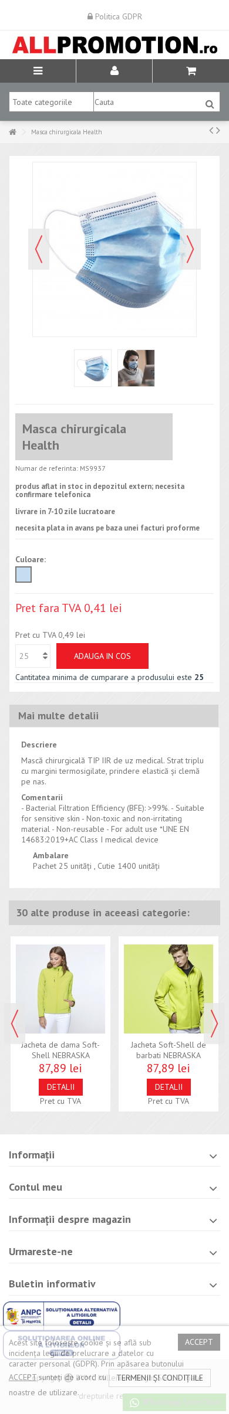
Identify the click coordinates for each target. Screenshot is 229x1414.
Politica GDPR (117, 16)
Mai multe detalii (58, 715)
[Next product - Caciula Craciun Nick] (218, 130)
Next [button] (214, 1023)
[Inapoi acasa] (12, 132)
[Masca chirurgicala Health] (93, 368)
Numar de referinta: (46, 468)
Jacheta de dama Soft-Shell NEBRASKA (60, 1049)
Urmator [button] (190, 249)
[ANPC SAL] (61, 1315)
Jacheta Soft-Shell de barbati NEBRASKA (168, 1049)
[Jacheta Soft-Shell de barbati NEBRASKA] (168, 988)
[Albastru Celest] (23, 574)
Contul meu (35, 1187)
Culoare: (31, 559)
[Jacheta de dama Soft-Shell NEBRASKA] (60, 988)
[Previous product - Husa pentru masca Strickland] (211, 130)
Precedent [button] (38, 249)
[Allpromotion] (114, 44)
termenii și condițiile (159, 1377)
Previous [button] (14, 1023)
